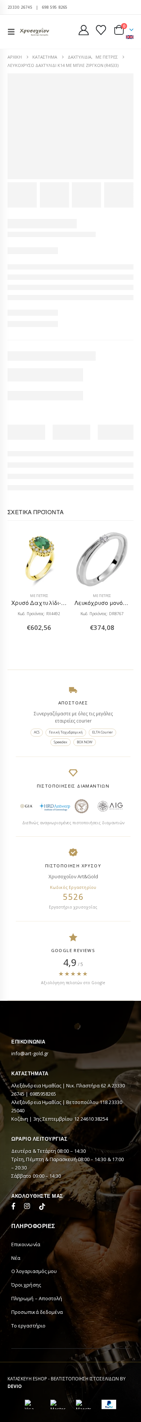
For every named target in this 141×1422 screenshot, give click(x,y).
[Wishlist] (101, 30)
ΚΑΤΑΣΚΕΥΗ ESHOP (27, 1378)
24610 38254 (94, 1118)
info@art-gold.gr (30, 1053)
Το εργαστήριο (28, 1325)
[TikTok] (42, 1207)
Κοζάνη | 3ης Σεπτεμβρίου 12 (45, 1118)
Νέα (15, 1258)
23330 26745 (20, 7)
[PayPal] (109, 1404)
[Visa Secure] (32, 1404)
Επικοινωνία (25, 1244)
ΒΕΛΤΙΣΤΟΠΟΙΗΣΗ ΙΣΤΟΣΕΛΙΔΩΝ (85, 1378)
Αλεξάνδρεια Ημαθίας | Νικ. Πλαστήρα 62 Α (61, 1085)
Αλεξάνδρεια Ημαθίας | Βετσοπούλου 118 (60, 1102)
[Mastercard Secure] (57, 1404)
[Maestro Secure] (83, 1404)
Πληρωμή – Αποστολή (36, 1298)
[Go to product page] (39, 559)
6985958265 (43, 1093)
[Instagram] (28, 1207)
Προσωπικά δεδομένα (37, 1312)
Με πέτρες (39, 595)
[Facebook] (15, 1207)
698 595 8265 (55, 7)
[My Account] (84, 30)
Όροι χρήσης (26, 1284)
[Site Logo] (35, 31)
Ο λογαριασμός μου (34, 1271)
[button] (14, 31)
